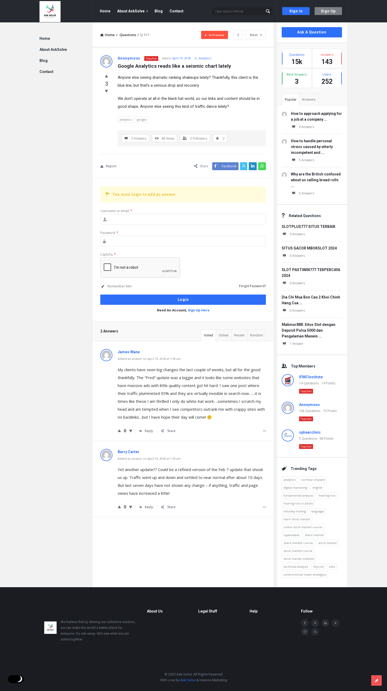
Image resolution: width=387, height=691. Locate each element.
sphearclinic (310, 432)
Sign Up (328, 11)
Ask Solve (188, 680)
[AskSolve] (65, 11)
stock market (327, 543)
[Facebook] (305, 623)
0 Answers (297, 234)
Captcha (108, 254)
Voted (208, 335)
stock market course (298, 551)
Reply (149, 431)
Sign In (296, 11)
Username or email (116, 211)
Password (109, 233)
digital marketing (295, 487)
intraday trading (295, 511)
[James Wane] (106, 359)
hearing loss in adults (298, 503)
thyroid (318, 567)
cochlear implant (313, 480)
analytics (126, 119)
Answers (308, 99)
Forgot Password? (252, 286)
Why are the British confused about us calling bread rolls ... (316, 180)
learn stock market (297, 519)
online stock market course (303, 527)
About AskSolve (131, 11)
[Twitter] (315, 623)
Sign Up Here (199, 310)
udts (332, 567)
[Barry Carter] (106, 459)
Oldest (224, 335)
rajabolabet (292, 535)
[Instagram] (305, 632)
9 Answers (306, 127)
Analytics (205, 58)
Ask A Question (311, 32)
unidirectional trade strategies (305, 574)
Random (256, 335)
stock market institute (299, 559)
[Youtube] (336, 623)
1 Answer (296, 343)
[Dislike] (106, 91)
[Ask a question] (376, 680)
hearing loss (327, 495)
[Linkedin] (325, 623)
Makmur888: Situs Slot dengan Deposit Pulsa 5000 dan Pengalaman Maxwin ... (308, 330)
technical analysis (296, 567)
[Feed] (315, 632)
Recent (239, 335)
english (317, 487)
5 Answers (306, 160)
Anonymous (309, 405)
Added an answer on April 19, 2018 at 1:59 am (149, 359)
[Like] (106, 76)
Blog (159, 11)
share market (314, 535)
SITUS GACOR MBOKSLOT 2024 (309, 248)
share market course (298, 543)
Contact (176, 11)
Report (111, 166)
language (317, 511)
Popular (290, 99)
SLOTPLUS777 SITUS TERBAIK (308, 226)
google (141, 119)
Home (105, 11)
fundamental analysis (298, 495)
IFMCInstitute (311, 377)
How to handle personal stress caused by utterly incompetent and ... (312, 147)
